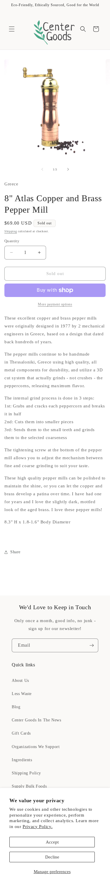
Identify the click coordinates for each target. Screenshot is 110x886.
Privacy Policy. (38, 826)
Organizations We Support (36, 747)
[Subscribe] (91, 645)
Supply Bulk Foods (29, 786)
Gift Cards (21, 733)
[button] (11, 29)
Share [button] (15, 552)
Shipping (10, 231)
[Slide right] (68, 169)
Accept (52, 842)
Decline (52, 857)
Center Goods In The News (36, 720)
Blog (16, 707)
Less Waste (22, 694)
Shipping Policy (26, 773)
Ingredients (22, 760)
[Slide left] (42, 169)
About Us (20, 680)
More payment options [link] (55, 304)
